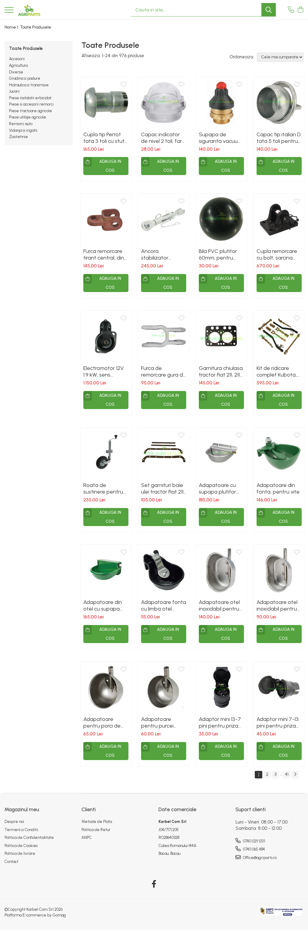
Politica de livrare (20, 853)
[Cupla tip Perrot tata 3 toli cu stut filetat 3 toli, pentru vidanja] (105, 102)
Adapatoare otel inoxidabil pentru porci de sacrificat (278, 605)
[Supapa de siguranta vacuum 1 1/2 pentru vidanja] (221, 102)
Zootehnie (18, 136)
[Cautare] (268, 10)
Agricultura (18, 65)
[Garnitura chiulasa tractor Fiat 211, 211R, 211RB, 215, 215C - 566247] (221, 336)
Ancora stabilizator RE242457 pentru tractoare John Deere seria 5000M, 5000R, (161, 254)
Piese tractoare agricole (30, 111)
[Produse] (9, 10)
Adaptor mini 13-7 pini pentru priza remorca (220, 722)
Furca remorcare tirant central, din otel (103, 254)
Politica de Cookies (21, 845)
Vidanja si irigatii (23, 130)
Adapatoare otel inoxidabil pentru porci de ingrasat (219, 605)
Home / (12, 27)
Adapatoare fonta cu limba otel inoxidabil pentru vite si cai (163, 605)
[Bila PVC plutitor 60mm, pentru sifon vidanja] (221, 219)
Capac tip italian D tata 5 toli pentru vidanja (279, 137)
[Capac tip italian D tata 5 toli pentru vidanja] (279, 102)
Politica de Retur (96, 829)
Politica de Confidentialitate (29, 837)
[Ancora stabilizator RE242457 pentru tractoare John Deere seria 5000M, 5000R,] (163, 219)
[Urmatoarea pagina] (295, 774)
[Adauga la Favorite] (123, 85)
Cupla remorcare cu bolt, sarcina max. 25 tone (277, 254)
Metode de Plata (97, 821)
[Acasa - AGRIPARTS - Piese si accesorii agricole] (29, 10)
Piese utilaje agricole (27, 117)
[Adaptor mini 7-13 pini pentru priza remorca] (279, 687)
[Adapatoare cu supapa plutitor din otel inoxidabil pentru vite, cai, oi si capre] (221, 453)
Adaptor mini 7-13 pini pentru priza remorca (278, 722)
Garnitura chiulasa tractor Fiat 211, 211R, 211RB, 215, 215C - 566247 (221, 371)
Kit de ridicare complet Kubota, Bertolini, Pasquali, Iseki (278, 371)
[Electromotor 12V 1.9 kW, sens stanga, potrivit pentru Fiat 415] (105, 336)
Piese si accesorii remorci (31, 104)
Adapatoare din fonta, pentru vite (278, 488)
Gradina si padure (24, 78)
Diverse (16, 72)
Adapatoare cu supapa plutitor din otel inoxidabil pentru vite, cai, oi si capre (220, 488)
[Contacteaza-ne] (291, 10)
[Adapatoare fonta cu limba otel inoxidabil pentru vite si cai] (163, 570)
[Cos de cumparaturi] (300, 10)
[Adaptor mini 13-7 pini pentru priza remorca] (221, 687)
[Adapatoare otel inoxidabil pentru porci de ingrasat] (221, 570)
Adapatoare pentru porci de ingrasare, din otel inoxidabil (104, 722)
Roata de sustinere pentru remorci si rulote (103, 488)
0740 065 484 (253, 849)
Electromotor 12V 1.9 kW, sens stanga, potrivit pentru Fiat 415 (103, 371)
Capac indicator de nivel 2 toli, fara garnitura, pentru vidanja (163, 137)
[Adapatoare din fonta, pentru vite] (279, 453)
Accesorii (17, 59)
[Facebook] (154, 884)
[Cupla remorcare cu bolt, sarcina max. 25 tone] (279, 219)
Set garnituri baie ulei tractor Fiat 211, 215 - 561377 (163, 488)
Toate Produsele (35, 27)
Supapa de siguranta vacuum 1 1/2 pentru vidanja (221, 137)
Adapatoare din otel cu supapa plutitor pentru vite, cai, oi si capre (105, 605)
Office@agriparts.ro (259, 857)
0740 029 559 (253, 841)
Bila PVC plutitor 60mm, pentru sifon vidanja (218, 254)
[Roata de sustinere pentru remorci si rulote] (105, 453)
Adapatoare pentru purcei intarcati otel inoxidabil (157, 722)
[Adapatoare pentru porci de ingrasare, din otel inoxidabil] (105, 687)
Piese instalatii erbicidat (30, 98)
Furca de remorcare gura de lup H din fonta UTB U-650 (163, 371)
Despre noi (14, 821)
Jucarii (14, 91)
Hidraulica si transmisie (29, 85)
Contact (11, 861)
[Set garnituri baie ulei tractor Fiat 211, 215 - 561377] (163, 453)
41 (286, 774)
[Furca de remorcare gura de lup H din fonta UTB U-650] (163, 336)
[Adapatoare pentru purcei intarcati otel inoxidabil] (163, 687)
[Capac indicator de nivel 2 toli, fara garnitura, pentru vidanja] (163, 102)
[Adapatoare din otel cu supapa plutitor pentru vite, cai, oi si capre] (105, 570)
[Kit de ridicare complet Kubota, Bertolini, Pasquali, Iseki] (279, 336)
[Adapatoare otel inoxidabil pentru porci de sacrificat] (279, 570)
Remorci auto (20, 124)
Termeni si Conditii (21, 829)
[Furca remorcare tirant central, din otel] (105, 219)
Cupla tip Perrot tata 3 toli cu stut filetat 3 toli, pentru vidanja (104, 137)
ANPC (87, 837)
